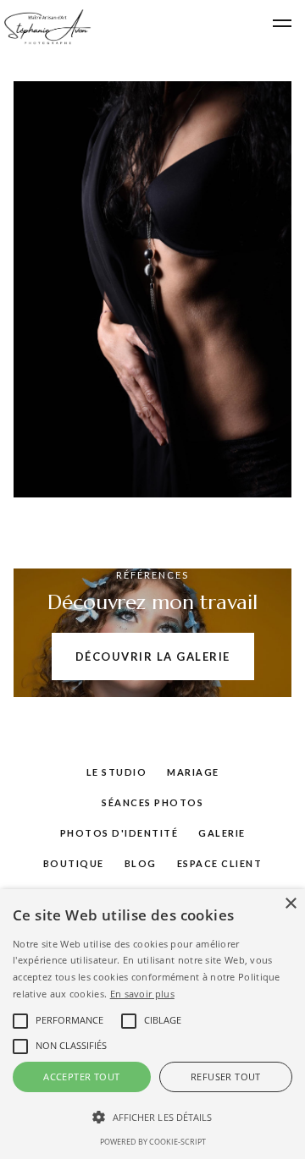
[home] (46, 26)
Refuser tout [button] (226, 1076)
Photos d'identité (119, 832)
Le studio (116, 771)
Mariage (193, 771)
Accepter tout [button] (81, 1076)
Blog (141, 863)
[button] (282, 23)
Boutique (73, 863)
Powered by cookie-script (153, 1141)
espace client (220, 863)
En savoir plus (142, 993)
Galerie (222, 832)
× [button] (290, 904)
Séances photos (152, 802)
